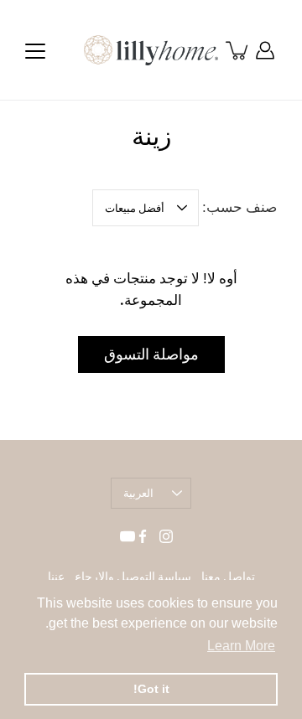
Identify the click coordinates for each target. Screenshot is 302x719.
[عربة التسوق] (238, 50)
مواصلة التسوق (151, 354)
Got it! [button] (151, 689)
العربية (138, 493)
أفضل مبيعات (134, 208)
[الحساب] (265, 50)
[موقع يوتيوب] (127, 536)
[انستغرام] (166, 536)
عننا (56, 576)
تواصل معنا (228, 576)
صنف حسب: (239, 207)
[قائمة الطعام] (35, 51)
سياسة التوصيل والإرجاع (133, 576)
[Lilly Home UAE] (151, 50)
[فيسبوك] (142, 536)
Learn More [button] (241, 646)
